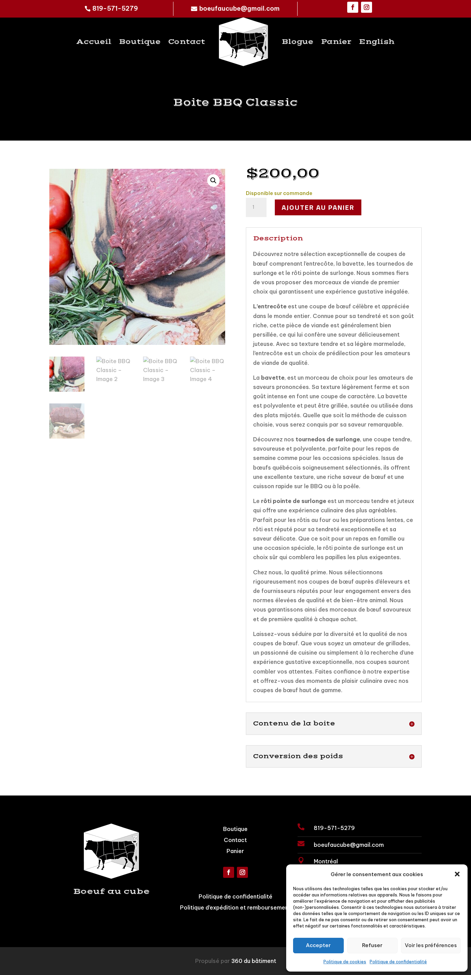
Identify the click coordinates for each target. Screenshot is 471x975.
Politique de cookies (344, 961)
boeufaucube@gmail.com (239, 8)
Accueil (94, 42)
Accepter (318, 945)
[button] (457, 874)
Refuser (372, 945)
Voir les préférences (431, 945)
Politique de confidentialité (398, 961)
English (376, 42)
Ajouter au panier (318, 207)
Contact (186, 42)
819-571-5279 (115, 8)
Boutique (140, 42)
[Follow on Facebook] (352, 7)
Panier (336, 42)
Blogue (297, 42)
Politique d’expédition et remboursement (235, 907)
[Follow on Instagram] (366, 7)
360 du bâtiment (253, 960)
